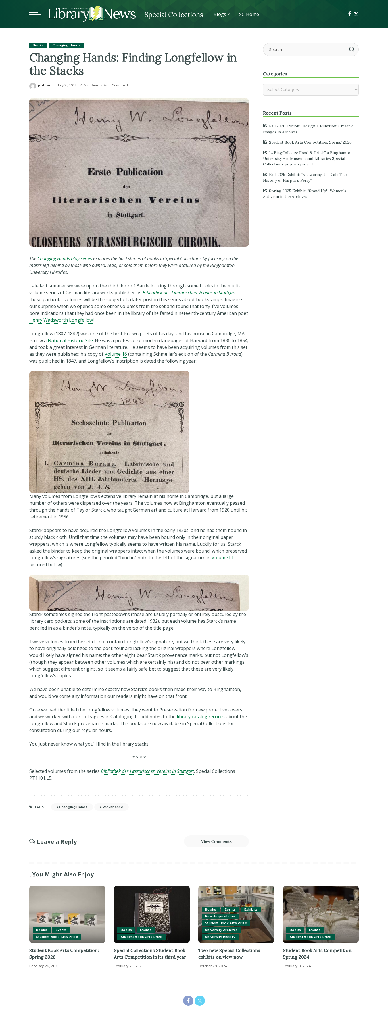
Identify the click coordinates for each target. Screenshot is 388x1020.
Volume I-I (222, 558)
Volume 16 (116, 354)
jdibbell (45, 85)
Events (61, 930)
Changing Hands (66, 45)
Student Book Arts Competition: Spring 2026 (310, 142)
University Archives (221, 930)
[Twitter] (356, 14)
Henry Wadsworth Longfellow (61, 320)
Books (38, 45)
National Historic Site (70, 340)
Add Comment (116, 85)
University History (220, 937)
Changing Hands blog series (64, 258)
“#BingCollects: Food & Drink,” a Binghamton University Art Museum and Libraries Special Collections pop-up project (307, 158)
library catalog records (201, 716)
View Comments (216, 841)
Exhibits (251, 909)
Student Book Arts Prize (57, 937)
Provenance (113, 807)
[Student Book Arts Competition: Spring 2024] (321, 914)
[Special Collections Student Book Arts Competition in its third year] (152, 914)
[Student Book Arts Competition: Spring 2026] (67, 914)
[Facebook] (349, 14)
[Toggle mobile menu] (37, 14)
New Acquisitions (220, 916)
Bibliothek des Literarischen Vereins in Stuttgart (147, 771)
